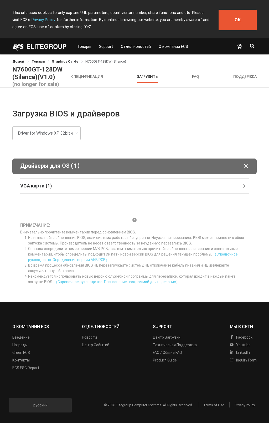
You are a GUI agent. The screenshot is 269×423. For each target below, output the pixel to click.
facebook (243, 337)
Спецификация (87, 76)
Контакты (21, 360)
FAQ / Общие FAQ (167, 352)
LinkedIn (242, 352)
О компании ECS (173, 46)
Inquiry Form (246, 360)
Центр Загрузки (166, 337)
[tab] (134, 186)
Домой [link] (18, 61)
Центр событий (95, 345)
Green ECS (21, 352)
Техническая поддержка (175, 345)
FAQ (195, 76)
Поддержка (245, 76)
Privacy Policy (43, 19)
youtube (243, 345)
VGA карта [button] (36, 185)
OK (238, 19)
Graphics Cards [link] (65, 61)
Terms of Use (213, 405)
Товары (84, 46)
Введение (21, 337)
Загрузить (147, 76)
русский (40, 405)
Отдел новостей (136, 46)
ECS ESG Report (25, 368)
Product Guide (165, 360)
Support (106, 46)
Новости (89, 337)
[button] (134, 166)
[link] (38, 61)
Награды (20, 345)
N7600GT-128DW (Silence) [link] (105, 61)
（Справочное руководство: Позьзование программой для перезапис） (117, 282)
